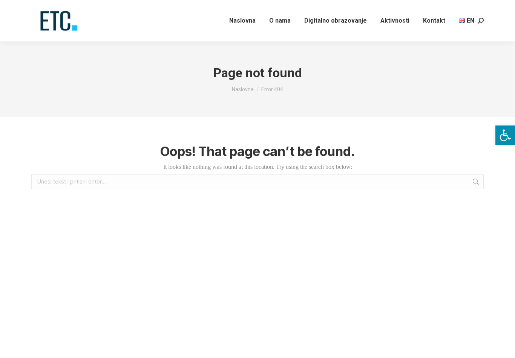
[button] (505, 135)
